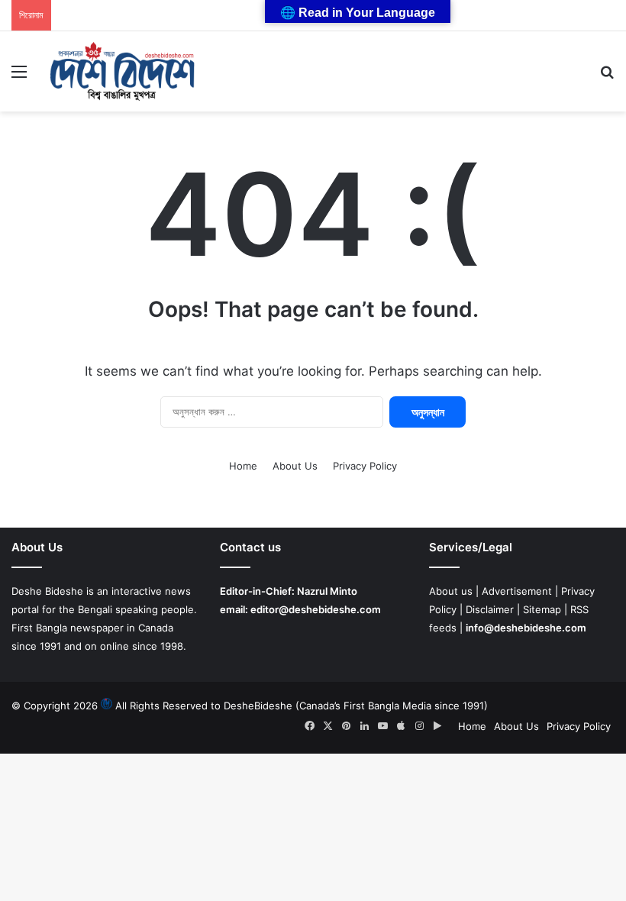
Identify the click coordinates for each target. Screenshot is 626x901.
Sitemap (542, 609)
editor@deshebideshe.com (315, 609)
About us (451, 591)
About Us (295, 466)
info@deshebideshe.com (526, 628)
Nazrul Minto (327, 591)
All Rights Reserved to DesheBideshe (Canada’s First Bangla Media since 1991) (301, 705)
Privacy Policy (365, 466)
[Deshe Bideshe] (122, 71)
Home (243, 466)
